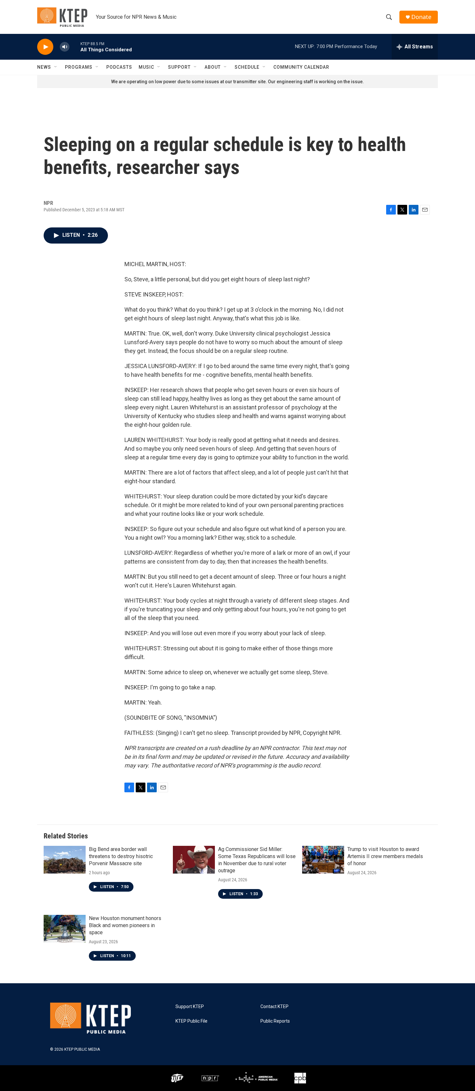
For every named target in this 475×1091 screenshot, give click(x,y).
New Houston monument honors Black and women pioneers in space (125, 925)
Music (146, 67)
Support (179, 67)
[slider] (75, 46)
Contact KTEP (274, 1006)
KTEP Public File (191, 1021)
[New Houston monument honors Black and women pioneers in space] (65, 929)
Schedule (247, 67)
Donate (421, 17)
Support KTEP (189, 1006)
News (44, 67)
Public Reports (275, 1021)
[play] (45, 47)
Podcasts (119, 67)
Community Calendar (301, 67)
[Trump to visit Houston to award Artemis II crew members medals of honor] (323, 860)
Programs (78, 67)
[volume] (64, 47)
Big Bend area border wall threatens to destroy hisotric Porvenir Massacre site (121, 856)
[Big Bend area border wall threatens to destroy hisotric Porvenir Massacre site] (65, 860)
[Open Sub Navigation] (55, 67)
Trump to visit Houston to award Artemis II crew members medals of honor (385, 856)
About (213, 67)
